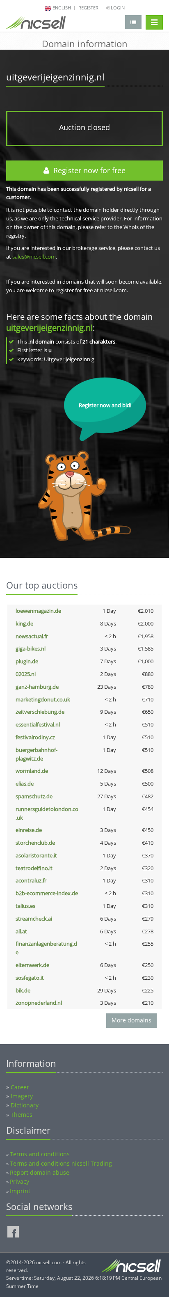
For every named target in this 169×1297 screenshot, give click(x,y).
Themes (21, 1114)
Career (20, 1087)
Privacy (19, 1181)
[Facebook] (13, 1231)
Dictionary (25, 1105)
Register (88, 8)
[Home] (36, 24)
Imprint (20, 1191)
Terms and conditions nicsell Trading (61, 1163)
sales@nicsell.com (34, 256)
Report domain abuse (39, 1172)
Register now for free (87, 170)
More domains (131, 1020)
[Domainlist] (133, 22)
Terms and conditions (40, 1154)
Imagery (22, 1096)
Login (117, 8)
